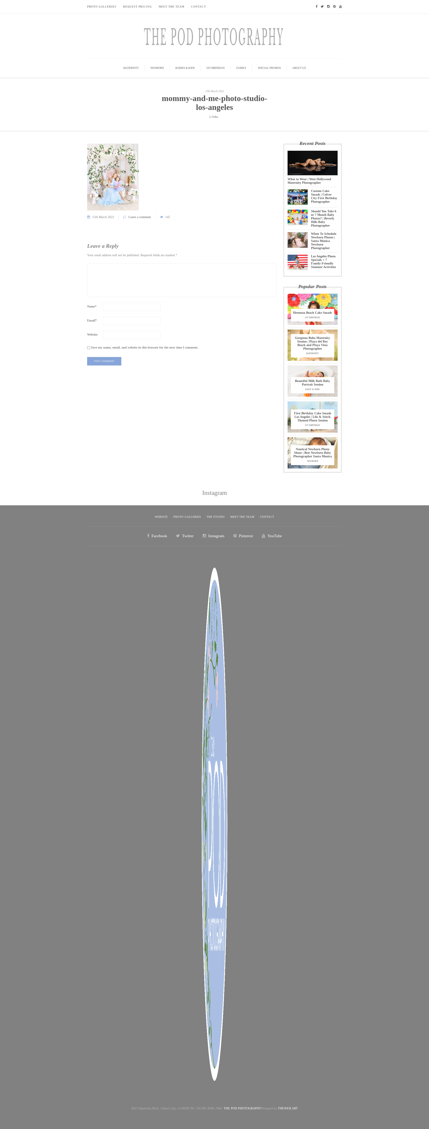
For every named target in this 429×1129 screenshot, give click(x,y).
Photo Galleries (101, 6)
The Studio (216, 516)
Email (92, 320)
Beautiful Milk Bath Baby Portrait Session (312, 382)
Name (92, 306)
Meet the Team (242, 516)
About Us (299, 68)
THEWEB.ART (288, 1108)
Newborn (157, 68)
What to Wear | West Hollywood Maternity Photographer (309, 181)
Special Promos (269, 68)
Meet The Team (171, 6)
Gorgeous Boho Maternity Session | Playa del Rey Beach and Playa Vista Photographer (312, 343)
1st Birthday (215, 68)
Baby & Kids (312, 389)
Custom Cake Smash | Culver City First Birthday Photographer (324, 196)
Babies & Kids (185, 68)
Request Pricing (137, 6)
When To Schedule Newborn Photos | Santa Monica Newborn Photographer (323, 241)
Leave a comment (139, 217)
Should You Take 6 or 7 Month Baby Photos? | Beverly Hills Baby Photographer (323, 218)
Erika (215, 116)
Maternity (131, 68)
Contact (198, 6)
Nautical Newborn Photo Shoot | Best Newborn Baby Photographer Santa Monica (312, 453)
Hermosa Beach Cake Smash (312, 312)
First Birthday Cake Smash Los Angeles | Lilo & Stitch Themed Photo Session (312, 417)
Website (92, 334)
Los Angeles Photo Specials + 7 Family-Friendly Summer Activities (323, 262)
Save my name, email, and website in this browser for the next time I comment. (144, 347)
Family (241, 68)
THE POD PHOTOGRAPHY (242, 1108)
